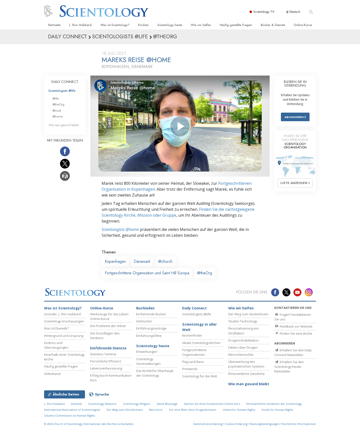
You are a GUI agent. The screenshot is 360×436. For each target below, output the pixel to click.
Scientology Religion (136, 404)
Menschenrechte (240, 354)
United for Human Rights (239, 409)
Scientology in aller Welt (199, 327)
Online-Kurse (303, 25)
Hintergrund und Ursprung (63, 335)
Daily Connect (194, 308)
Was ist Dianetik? (56, 328)
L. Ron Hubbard (80, 25)
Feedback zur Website (295, 326)
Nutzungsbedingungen (265, 424)
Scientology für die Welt (199, 376)
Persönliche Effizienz (105, 361)
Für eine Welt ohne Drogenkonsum (192, 409)
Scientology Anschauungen (64, 321)
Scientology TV (264, 11)
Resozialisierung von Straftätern (243, 330)
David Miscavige (167, 404)
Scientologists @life (61, 90)
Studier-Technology (242, 321)
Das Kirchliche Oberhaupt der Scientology (154, 373)
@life (55, 98)
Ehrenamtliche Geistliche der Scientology (274, 404)
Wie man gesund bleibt (63, 125)
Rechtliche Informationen (299, 424)
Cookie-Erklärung (236, 424)
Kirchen (143, 25)
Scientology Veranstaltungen (148, 361)
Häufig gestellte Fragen (236, 25)
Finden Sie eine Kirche (295, 333)
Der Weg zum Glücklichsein (248, 314)
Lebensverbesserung (106, 368)
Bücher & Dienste (273, 25)
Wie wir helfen (201, 25)
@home (57, 116)
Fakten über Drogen (243, 347)
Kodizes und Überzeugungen (56, 345)
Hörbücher (144, 321)
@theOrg (204, 273)
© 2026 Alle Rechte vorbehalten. (89, 424)
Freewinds (190, 369)
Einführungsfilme (149, 335)
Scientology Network (102, 404)
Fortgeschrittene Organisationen (194, 352)
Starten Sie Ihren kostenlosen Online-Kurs (212, 404)
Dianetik (76, 404)
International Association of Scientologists (72, 409)
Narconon (156, 409)
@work (56, 110)
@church (165, 261)
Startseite (54, 25)
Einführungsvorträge (151, 328)
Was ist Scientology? (115, 25)
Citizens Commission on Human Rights (69, 415)
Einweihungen (146, 351)
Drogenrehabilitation (243, 340)
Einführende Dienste (108, 348)
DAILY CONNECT (64, 81)
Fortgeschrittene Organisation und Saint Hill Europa (147, 273)
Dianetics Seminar (103, 354)
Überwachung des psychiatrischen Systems (246, 364)
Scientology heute (169, 25)
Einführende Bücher (151, 314)
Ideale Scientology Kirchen (201, 343)
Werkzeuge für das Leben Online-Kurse (109, 316)
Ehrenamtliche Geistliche (246, 373)
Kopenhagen (115, 261)
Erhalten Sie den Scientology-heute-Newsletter (289, 366)
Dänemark (142, 261)
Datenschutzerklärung (208, 424)
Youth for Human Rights (277, 409)
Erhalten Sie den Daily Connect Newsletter (293, 352)
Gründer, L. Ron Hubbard (62, 314)
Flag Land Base (193, 361)
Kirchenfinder (192, 335)
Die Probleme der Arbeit (108, 326)
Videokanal (52, 373)
